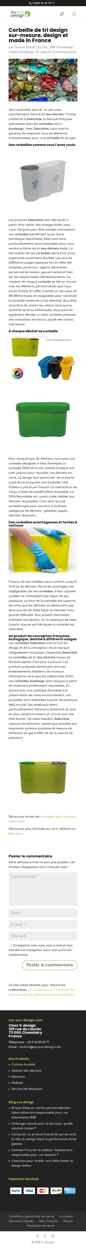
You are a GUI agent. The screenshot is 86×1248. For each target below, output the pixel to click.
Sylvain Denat (25, 47)
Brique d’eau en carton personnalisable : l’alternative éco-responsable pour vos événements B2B (41, 1112)
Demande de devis (41, 1225)
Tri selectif (43, 52)
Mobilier (17, 1082)
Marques (18, 1076)
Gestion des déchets (26, 1070)
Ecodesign (65, 47)
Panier (68, 1221)
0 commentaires (65, 52)
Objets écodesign (21, 52)
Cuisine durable (23, 1064)
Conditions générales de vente (31, 1216)
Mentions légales (21, 1221)
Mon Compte (48, 1221)
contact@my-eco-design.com (40, 1047)
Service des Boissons (26, 1089)
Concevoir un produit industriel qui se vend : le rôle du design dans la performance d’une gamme (44, 1139)
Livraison (66, 1216)
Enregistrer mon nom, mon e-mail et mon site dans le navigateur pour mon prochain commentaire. (41, 950)
